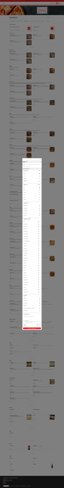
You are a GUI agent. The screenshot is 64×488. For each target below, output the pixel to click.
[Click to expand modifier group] (39, 221)
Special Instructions (27, 314)
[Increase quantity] (39, 325)
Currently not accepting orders (32, 328)
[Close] (40, 159)
